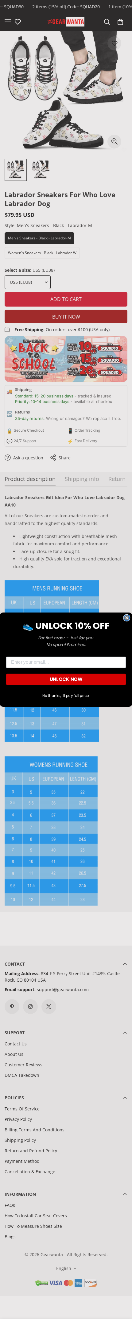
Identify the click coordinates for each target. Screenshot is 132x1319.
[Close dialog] (127, 618)
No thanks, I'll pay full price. (66, 695)
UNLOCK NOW (66, 679)
